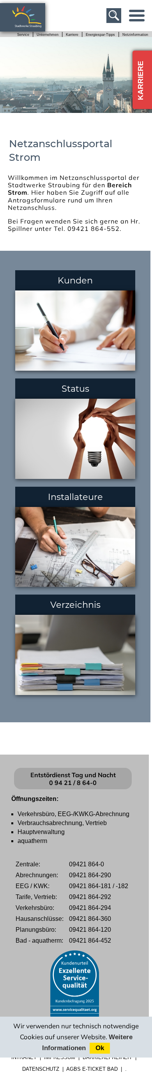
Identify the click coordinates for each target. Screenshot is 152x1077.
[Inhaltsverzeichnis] (137, 15)
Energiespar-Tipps (100, 35)
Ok (99, 1048)
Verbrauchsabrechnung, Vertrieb (62, 823)
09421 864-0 (86, 864)
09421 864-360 (90, 918)
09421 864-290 (90, 875)
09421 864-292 (90, 897)
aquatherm (32, 841)
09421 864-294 (90, 908)
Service (23, 35)
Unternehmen (47, 35)
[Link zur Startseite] (31, 28)
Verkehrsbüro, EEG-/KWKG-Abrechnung (73, 814)
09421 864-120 (90, 929)
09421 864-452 (90, 940)
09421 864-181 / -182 (98, 886)
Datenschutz (40, 1069)
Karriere (72, 35)
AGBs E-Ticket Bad (92, 1069)
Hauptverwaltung (41, 832)
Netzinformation (135, 35)
